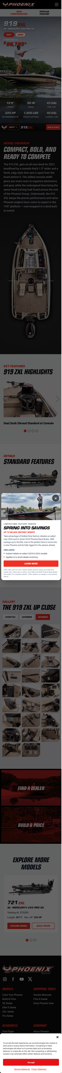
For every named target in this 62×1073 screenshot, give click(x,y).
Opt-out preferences (22, 1069)
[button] (57, 1037)
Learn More (31, 563)
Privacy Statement (38, 1069)
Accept (31, 1062)
